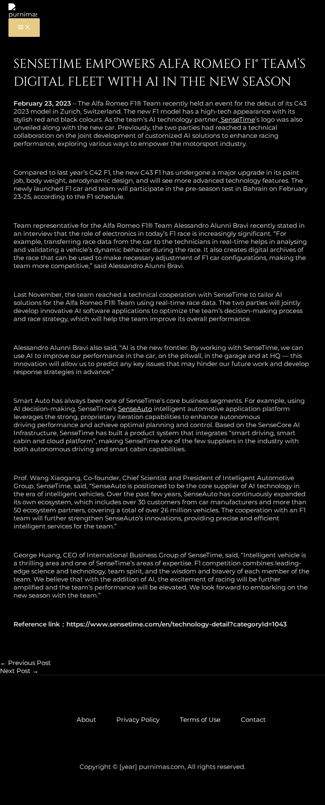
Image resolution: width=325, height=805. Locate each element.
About (86, 720)
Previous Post (25, 663)
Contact (253, 720)
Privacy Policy (138, 720)
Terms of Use (200, 720)
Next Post (19, 671)
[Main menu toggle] (24, 27)
